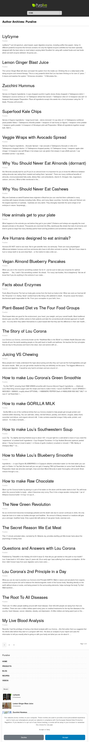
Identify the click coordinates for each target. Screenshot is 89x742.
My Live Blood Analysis (23, 620)
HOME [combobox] (31, 13)
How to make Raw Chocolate (28, 481)
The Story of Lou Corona (24, 331)
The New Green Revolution (26, 504)
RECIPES (5, 675)
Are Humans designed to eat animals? (36, 238)
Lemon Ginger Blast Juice (25, 62)
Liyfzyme (10, 36)
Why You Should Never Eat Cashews (35, 189)
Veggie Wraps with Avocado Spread (34, 137)
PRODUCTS (6, 666)
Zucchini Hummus (18, 85)
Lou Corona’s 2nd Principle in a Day (34, 571)
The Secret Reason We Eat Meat (31, 527)
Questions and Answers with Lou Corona (38, 548)
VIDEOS (5, 680)
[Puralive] (44, 7)
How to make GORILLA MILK (28, 403)
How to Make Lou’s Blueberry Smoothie (37, 455)
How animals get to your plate (28, 215)
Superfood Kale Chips (21, 111)
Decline (24, 737)
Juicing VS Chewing (20, 354)
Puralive (5, 41)
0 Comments (17, 697)
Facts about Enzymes (21, 284)
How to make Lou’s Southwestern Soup (37, 429)
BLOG (4, 671)
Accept (65, 737)
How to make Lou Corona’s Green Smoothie (41, 377)
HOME (4, 661)
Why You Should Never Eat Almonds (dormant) (44, 163)
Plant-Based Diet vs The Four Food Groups (41, 307)
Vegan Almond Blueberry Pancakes (33, 261)
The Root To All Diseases (25, 597)
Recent (6, 689)
